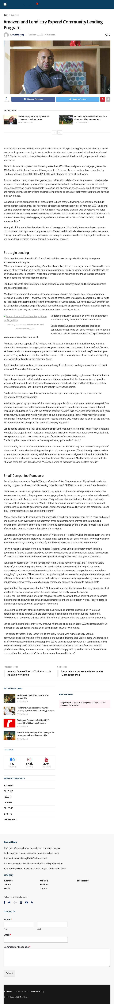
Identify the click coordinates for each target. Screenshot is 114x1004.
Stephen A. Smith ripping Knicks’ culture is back (26, 858)
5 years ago (23, 739)
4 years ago (23, 702)
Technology (11, 819)
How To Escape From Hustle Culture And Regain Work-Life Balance (35, 868)
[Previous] (54, 132)
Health (7, 797)
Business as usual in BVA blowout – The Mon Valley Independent (90, 118)
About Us (8, 991)
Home (6, 15)
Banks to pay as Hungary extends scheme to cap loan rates (33, 118)
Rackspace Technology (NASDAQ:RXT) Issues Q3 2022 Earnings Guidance (33, 721)
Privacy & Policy (37, 991)
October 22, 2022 (26, 123)
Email (7, 934)
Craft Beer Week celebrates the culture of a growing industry (32, 848)
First (5, 929)
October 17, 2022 (36, 35)
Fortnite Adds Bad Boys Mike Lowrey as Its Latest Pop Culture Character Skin (35, 734)
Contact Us (21, 991)
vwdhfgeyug (18, 35)
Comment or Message (17, 947)
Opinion (8, 802)
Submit (9, 973)
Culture (8, 791)
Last (39, 929)
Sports (8, 814)
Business (15, 15)
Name (8, 919)
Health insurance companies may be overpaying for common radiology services (35, 709)
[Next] (59, 132)
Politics (8, 808)
